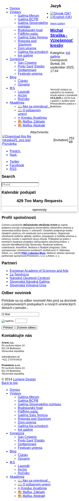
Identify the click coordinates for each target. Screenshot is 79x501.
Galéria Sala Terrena (33, 37)
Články (23, 81)
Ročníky (24, 99)
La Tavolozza (19, 274)
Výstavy (15, 12)
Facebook (17, 165)
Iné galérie (25, 55)
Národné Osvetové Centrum (30, 278)
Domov (15, 8)
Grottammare (27, 70)
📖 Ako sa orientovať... (34, 106)
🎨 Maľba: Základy (31, 121)
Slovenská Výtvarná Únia (28, 285)
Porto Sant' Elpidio (31, 66)
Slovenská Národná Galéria (30, 281)
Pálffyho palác (28, 33)
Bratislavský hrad (30, 30)
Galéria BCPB (28, 19)
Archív (22, 95)
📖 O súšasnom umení (34, 484)
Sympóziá (17, 59)
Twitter (14, 161)
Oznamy (24, 84)
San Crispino (27, 62)
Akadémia (17, 102)
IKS (12, 88)
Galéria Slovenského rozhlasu (39, 404)
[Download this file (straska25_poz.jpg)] (27, 140)
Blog (13, 77)
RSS (13, 169)
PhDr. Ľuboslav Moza (33, 253)
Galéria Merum (28, 15)
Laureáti (24, 91)
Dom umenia (27, 48)
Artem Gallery (57, 23)
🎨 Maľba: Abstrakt (31, 125)
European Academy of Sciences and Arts (39, 270)
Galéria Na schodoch (33, 52)
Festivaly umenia (30, 73)
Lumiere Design (24, 379)
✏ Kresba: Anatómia (32, 117)
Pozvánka (9, 143)
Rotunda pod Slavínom (27, 42)
